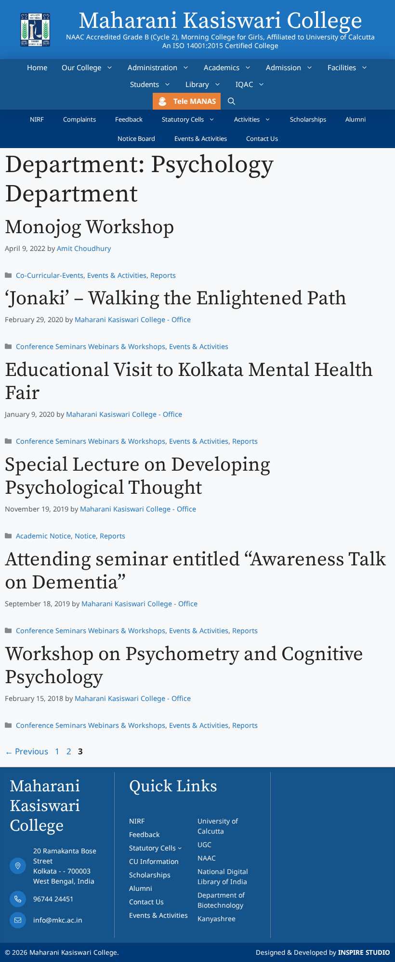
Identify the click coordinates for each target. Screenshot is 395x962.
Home (37, 67)
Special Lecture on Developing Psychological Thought (137, 477)
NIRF (37, 119)
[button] (231, 101)
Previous (26, 751)
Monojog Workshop (89, 227)
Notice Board (136, 138)
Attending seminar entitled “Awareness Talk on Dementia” (195, 572)
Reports (163, 275)
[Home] (35, 19)
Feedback (129, 119)
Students (144, 84)
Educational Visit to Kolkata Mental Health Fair (189, 382)
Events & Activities (200, 138)
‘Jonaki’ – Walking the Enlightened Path (175, 299)
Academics (221, 67)
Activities (247, 119)
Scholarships (308, 119)
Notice (85, 535)
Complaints (79, 119)
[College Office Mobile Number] (59, 901)
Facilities (342, 67)
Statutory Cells (183, 119)
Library (197, 84)
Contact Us (262, 138)
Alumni (355, 119)
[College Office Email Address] (59, 922)
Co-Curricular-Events (49, 275)
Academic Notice (43, 535)
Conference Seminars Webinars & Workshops (90, 346)
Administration (152, 67)
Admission (283, 67)
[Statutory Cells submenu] (180, 848)
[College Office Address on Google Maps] (59, 868)
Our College (81, 67)
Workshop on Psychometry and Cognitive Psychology (184, 666)
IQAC (244, 84)
